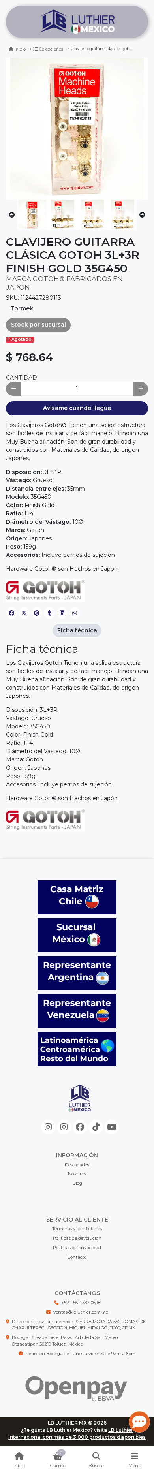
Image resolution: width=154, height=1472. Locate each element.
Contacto (77, 1257)
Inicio (20, 49)
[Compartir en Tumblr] (49, 613)
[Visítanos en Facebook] (80, 1127)
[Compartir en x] (24, 613)
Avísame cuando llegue (77, 408)
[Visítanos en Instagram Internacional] (64, 1127)
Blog (77, 1183)
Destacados (77, 1164)
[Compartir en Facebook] (11, 613)
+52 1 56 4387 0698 (80, 1302)
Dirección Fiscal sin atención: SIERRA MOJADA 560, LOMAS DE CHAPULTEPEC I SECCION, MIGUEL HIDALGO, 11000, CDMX (79, 1325)
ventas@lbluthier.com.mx (80, 1312)
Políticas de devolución (77, 1238)
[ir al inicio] (80, 1105)
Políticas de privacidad (77, 1247)
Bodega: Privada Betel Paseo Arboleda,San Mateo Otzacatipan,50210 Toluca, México (65, 1341)
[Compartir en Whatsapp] (74, 613)
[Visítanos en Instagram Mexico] (48, 1127)
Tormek (22, 308)
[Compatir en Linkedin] (62, 613)
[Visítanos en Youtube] (112, 1127)
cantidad (21, 377)
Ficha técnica (77, 630)
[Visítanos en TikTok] (95, 1127)
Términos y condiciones (77, 1228)
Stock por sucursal (38, 324)
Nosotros (77, 1174)
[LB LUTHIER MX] (77, 22)
